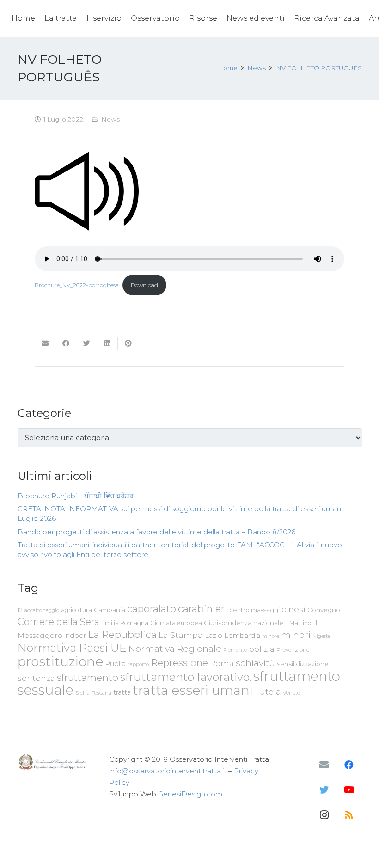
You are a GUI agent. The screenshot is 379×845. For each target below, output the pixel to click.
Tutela (268, 692)
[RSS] (349, 815)
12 (20, 609)
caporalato (151, 608)
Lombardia (242, 635)
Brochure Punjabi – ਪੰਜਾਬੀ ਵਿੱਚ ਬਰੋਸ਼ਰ (76, 495)
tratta (122, 692)
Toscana (101, 693)
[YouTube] (349, 790)
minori (296, 635)
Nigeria (321, 636)
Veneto (291, 693)
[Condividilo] (65, 343)
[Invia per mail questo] (45, 343)
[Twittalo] (86, 343)
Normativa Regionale (174, 648)
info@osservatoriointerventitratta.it (167, 770)
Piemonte (235, 650)
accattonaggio (41, 610)
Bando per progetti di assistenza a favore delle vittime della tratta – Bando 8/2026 (156, 531)
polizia (262, 649)
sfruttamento (87, 677)
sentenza (36, 678)
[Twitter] (324, 790)
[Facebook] (349, 765)
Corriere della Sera (58, 621)
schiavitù (255, 663)
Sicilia (82, 693)
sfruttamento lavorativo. (185, 677)
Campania (109, 609)
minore (270, 636)
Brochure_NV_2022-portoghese (76, 285)
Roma (222, 663)
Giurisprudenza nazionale (243, 622)
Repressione (179, 662)
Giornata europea (176, 622)
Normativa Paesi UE (72, 648)
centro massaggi (254, 609)
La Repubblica (122, 634)
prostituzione (60, 661)
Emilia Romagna (124, 622)
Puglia (115, 663)
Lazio (213, 635)
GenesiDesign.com (190, 794)
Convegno (323, 609)
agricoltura (76, 609)
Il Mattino (298, 622)
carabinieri (202, 608)
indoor (75, 635)
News (110, 119)
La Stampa (181, 635)
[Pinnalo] (128, 343)
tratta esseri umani (193, 690)
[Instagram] (324, 815)
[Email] (324, 765)
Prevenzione (292, 650)
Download (144, 285)
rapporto (138, 664)
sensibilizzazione (303, 663)
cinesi (293, 609)
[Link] (53, 762)
